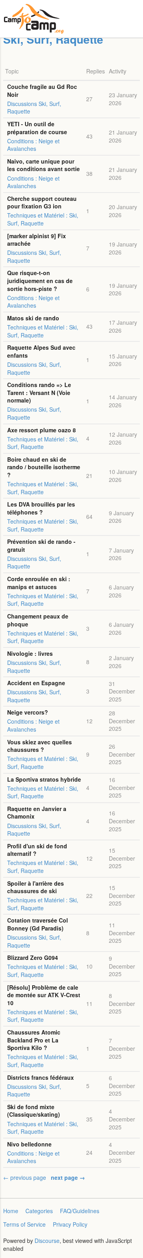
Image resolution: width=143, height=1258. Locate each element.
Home (10, 1211)
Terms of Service (24, 1224)
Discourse (47, 1241)
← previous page (24, 1177)
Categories (39, 1211)
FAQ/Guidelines (79, 1211)
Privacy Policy (70, 1224)
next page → (68, 1177)
